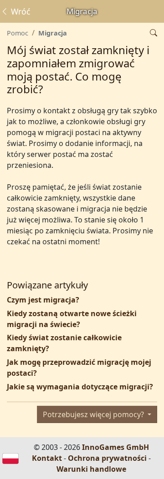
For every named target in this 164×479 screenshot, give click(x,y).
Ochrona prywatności (107, 458)
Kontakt (47, 458)
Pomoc (17, 33)
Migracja (52, 33)
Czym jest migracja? (43, 300)
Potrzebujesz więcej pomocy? (94, 414)
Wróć (19, 11)
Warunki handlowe (91, 469)
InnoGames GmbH (115, 447)
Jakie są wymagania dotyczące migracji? (80, 387)
